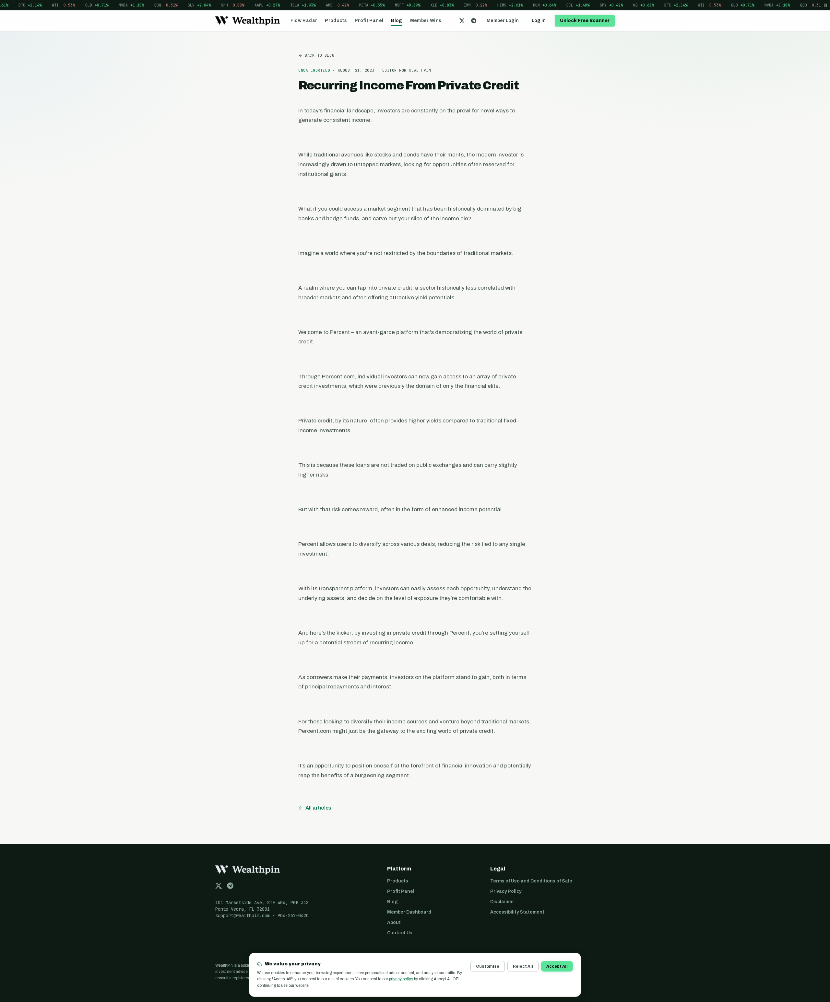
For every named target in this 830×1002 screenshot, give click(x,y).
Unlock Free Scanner (585, 20)
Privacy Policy (505, 891)
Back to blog (319, 55)
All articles (318, 808)
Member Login (503, 20)
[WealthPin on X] (462, 21)
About (394, 922)
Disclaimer (502, 901)
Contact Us (399, 932)
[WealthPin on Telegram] (474, 21)
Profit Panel (369, 20)
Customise (487, 966)
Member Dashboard (409, 912)
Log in (539, 20)
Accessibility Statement (517, 912)
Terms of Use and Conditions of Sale (531, 881)
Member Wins (426, 20)
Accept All (557, 966)
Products (336, 20)
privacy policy (401, 979)
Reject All (523, 966)
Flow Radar (303, 20)
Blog (396, 20)
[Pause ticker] (825, 5)
